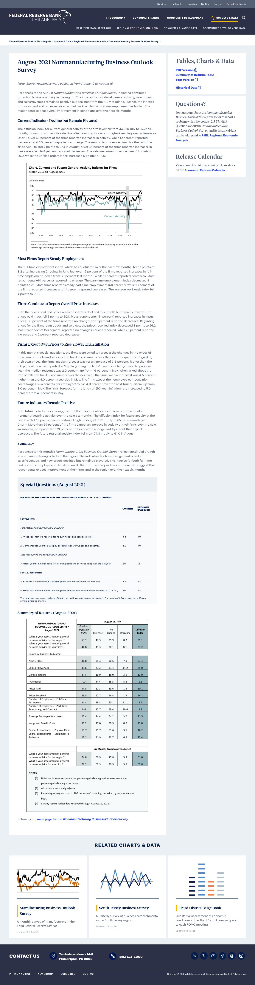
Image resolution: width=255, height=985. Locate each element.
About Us (161, 3)
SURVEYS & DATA (227, 17)
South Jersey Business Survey (124, 908)
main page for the (82, 819)
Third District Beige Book (200, 908)
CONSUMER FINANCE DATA (180, 28)
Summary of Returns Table (195, 74)
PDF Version (185, 69)
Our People (176, 3)
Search (244, 18)
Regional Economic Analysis (137, 28)
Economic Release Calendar (205, 170)
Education (191, 3)
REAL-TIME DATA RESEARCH (93, 28)
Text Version (185, 79)
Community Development (185, 17)
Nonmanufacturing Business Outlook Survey (133, 41)
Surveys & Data (62, 41)
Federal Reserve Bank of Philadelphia (40, 17)
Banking (205, 3)
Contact (89, 973)
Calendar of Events (236, 3)
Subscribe (68, 973)
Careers (218, 3)
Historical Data (186, 87)
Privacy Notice (20, 973)
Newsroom (45, 973)
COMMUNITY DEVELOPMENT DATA (224, 28)
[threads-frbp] (232, 956)
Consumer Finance (146, 17)
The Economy (115, 17)
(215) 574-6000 (131, 956)
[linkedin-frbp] (194, 956)
